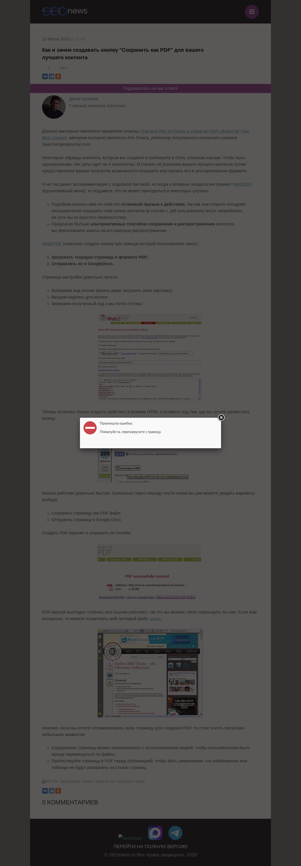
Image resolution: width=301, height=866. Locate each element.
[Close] (221, 417)
